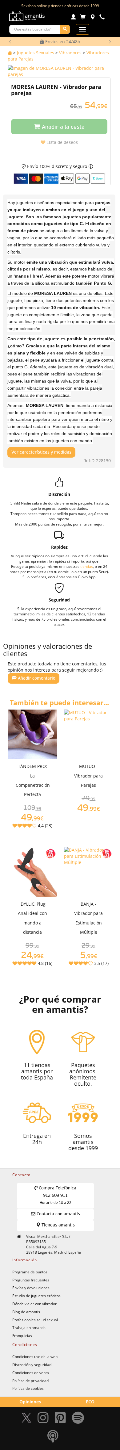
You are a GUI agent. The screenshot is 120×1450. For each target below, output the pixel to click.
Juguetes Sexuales (35, 53)
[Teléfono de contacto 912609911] (102, 17)
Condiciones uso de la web (35, 1356)
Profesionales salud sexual (35, 1319)
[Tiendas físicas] (92, 17)
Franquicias (22, 1335)
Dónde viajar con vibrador (34, 1303)
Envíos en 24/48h (62, 41)
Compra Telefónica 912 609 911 (57, 1195)
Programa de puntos (29, 1271)
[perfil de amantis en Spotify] (78, 1419)
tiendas (86, 566)
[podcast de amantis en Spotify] (52, 1438)
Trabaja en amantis (29, 1327)
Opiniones (30, 1402)
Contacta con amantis (57, 1214)
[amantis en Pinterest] (60, 1419)
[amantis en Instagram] (43, 1419)
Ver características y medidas (41, 452)
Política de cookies (28, 1388)
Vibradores (70, 53)
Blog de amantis (26, 1311)
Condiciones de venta (30, 1372)
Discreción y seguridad (31, 1364)
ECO (90, 1402)
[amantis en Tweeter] (27, 1419)
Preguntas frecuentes (30, 1279)
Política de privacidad (30, 1380)
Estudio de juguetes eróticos (36, 1295)
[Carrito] (83, 17)
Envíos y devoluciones (31, 1287)
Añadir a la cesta (62, 127)
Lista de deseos (61, 142)
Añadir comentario (36, 678)
